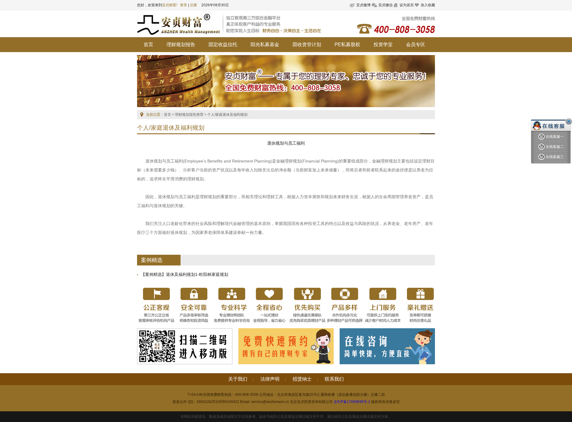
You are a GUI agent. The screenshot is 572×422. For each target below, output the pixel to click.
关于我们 (237, 379)
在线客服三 (555, 157)
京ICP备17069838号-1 (352, 402)
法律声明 (269, 379)
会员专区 (415, 44)
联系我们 (334, 379)
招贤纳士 (302, 379)
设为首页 (407, 5)
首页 (148, 44)
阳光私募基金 (265, 44)
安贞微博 (363, 5)
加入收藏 (428, 5)
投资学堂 (383, 44)
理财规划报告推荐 (189, 114)
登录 (183, 5)
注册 (193, 5)
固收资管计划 (307, 44)
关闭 (568, 121)
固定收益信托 (223, 44)
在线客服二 (555, 147)
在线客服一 (555, 137)
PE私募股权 (347, 44)
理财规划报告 (181, 44)
